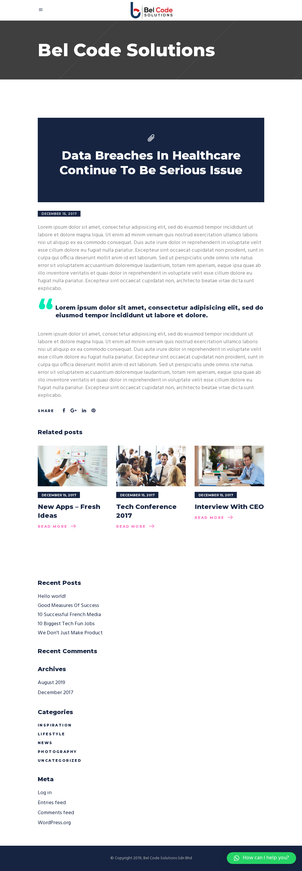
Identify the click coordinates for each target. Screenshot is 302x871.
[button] (261, 858)
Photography (57, 751)
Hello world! (52, 596)
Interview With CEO (229, 507)
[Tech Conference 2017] (151, 466)
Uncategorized (59, 760)
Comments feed (56, 813)
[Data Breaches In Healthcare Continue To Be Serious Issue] (151, 160)
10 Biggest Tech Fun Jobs (66, 624)
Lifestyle (51, 734)
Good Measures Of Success (68, 605)
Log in (45, 793)
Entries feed (52, 803)
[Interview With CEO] (229, 466)
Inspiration (55, 725)
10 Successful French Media (69, 614)
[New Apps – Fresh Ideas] (72, 466)
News (45, 743)
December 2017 (55, 692)
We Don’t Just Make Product (70, 633)
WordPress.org (54, 823)
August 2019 (51, 682)
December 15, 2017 (59, 214)
